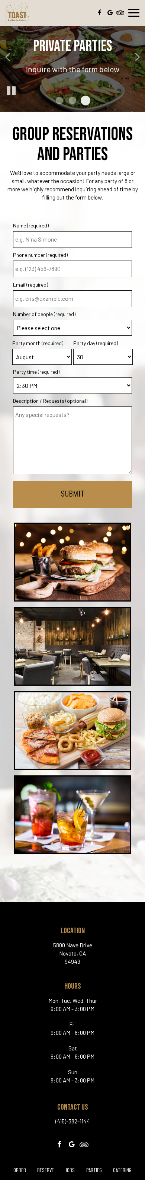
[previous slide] (7, 55)
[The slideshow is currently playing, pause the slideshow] (11, 91)
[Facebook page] (99, 13)
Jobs (70, 1170)
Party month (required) (37, 343)
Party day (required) (95, 343)
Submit (72, 494)
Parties (94, 1170)
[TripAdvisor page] (120, 13)
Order (19, 1170)
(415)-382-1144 (72, 1121)
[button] (59, 100)
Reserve (45, 1170)
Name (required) (31, 225)
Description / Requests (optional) (50, 401)
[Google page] (110, 13)
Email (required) (30, 284)
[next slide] (137, 55)
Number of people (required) (44, 314)
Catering (122, 1170)
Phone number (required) (40, 255)
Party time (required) (36, 372)
